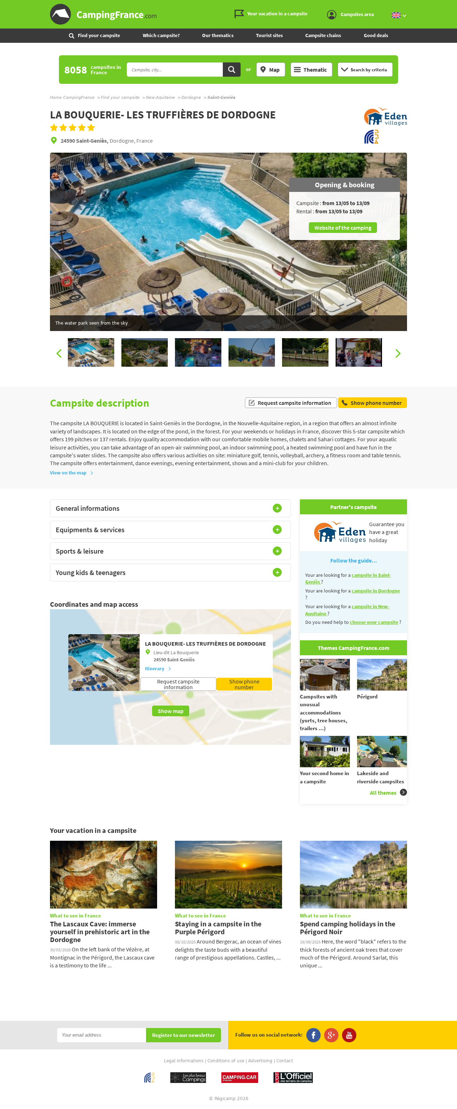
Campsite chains (323, 35)
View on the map (68, 472)
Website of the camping (343, 227)
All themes (383, 792)
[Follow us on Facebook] (313, 1035)
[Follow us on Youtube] (349, 1035)
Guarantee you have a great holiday (387, 532)
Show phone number (244, 684)
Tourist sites (269, 35)
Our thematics (217, 35)
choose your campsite (374, 622)
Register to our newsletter (183, 1035)
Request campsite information (294, 402)
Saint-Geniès (181, 659)
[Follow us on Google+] (331, 1035)
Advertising (260, 1060)
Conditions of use (225, 1060)
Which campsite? (161, 35)
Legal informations (184, 1060)
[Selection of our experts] (385, 125)
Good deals (376, 35)
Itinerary (154, 668)
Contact (284, 1060)
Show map (171, 710)
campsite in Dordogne (376, 590)
